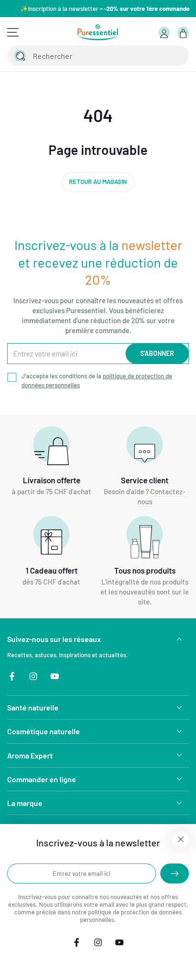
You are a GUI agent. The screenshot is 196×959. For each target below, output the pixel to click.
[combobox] (87, 56)
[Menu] (12, 32)
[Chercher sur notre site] (20, 55)
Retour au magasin (98, 181)
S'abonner (157, 353)
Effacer (156, 55)
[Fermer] (176, 55)
